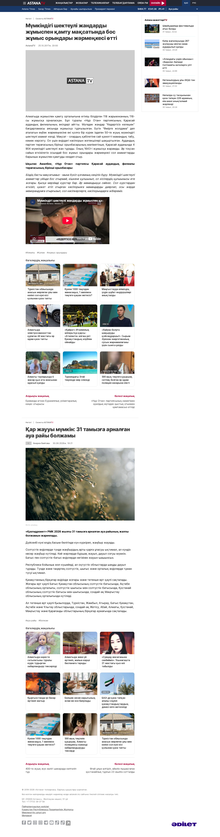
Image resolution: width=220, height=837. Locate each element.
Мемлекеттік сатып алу (34, 812)
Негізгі (29, 18)
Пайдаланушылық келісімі (35, 806)
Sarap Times (44, 9)
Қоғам (41, 253)
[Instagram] (35, 822)
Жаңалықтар (64, 2)
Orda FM (143, 2)
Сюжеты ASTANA (44, 18)
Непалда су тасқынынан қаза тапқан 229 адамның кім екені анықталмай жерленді (177, 100)
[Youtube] (51, 822)
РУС (194, 3)
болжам (44, 620)
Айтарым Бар (60, 9)
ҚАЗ (186, 3)
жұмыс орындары (57, 253)
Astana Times (28, 9)
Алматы (31, 253)
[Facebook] (24, 822)
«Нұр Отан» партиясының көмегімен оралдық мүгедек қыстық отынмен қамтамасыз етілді (113, 404)
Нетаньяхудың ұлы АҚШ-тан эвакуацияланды (179, 81)
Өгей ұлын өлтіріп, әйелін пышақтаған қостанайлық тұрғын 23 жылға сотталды (110, 770)
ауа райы (32, 620)
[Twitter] (29, 822)
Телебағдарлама (123, 2)
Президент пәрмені (105, 9)
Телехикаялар (100, 2)
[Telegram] (46, 822)
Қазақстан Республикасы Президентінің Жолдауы (47, 809)
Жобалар (82, 2)
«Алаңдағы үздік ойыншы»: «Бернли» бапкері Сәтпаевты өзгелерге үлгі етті (178, 63)
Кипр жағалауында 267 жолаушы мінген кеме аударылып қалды (176, 43)
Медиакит (27, 815)
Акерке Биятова (41, 443)
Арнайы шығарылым (81, 9)
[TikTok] (57, 822)
